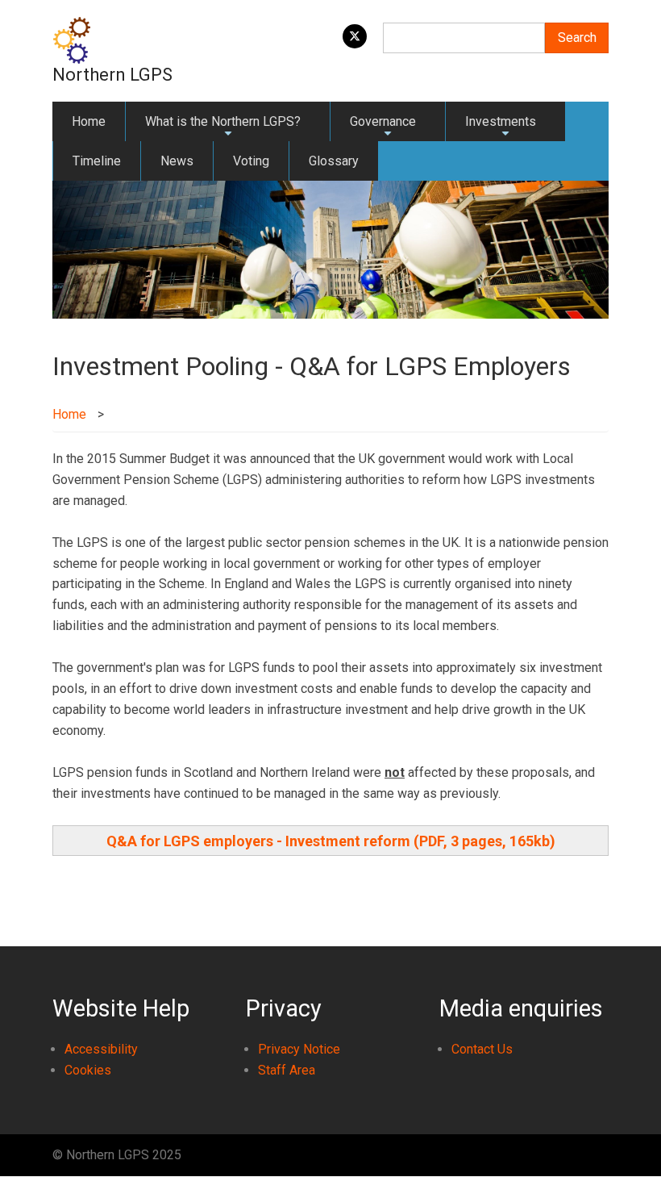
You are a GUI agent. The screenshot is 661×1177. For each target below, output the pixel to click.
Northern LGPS (112, 75)
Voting (251, 161)
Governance (383, 127)
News (176, 161)
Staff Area (286, 1070)
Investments (500, 127)
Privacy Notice (299, 1049)
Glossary (334, 161)
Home (89, 121)
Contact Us (482, 1049)
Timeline (97, 161)
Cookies (87, 1070)
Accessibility (101, 1049)
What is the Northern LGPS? (223, 127)
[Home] (71, 39)
